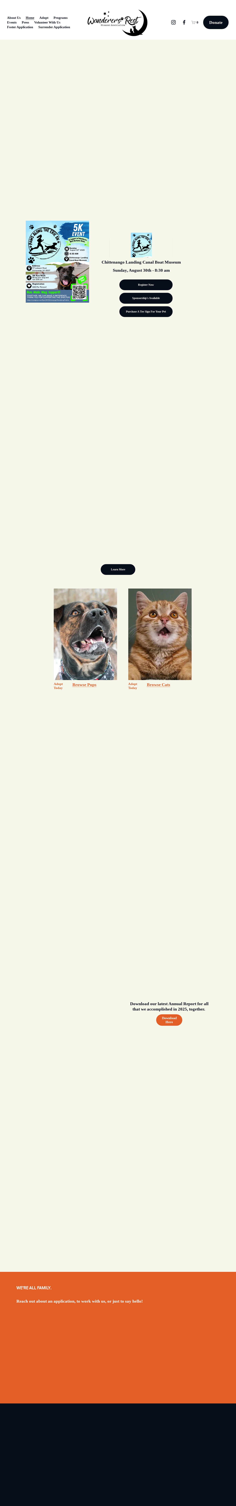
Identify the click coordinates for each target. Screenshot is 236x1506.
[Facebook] (184, 22)
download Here (169, 1020)
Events (12, 22)
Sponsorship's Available (146, 298)
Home (30, 18)
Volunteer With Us (47, 22)
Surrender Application (54, 27)
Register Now (146, 284)
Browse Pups (84, 684)
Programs (61, 18)
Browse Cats (158, 684)
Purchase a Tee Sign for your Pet (146, 311)
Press (25, 22)
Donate (216, 22)
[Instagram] (173, 22)
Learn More (118, 569)
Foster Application (20, 27)
